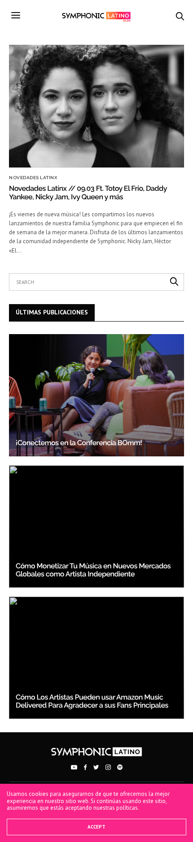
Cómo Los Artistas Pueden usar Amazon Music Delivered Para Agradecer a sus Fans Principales (92, 701)
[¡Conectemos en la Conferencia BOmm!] (96, 395)
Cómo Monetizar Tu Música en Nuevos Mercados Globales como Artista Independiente (93, 570)
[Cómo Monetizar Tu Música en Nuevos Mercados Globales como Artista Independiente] (96, 526)
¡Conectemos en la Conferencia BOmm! (79, 442)
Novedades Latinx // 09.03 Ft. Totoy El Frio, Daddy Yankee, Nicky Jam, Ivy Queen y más (88, 192)
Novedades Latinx (33, 178)
